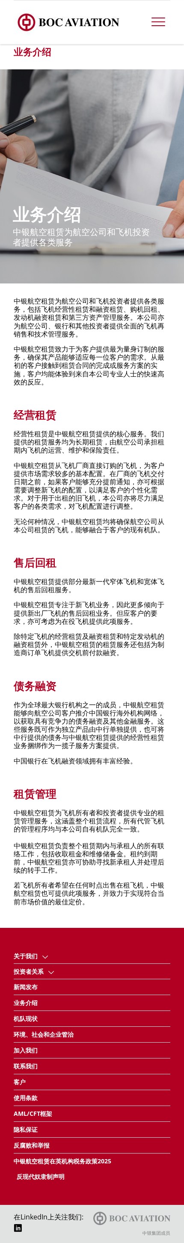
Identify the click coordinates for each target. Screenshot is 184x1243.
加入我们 (26, 1050)
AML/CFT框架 (33, 1113)
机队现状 (26, 1018)
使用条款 (26, 1098)
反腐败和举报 (32, 1145)
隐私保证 (26, 1129)
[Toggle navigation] (158, 22)
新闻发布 (26, 987)
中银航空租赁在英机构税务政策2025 (62, 1161)
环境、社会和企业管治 (44, 1034)
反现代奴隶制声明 (41, 1176)
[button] (45, 955)
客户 (20, 1082)
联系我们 (26, 1066)
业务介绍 (26, 1003)
